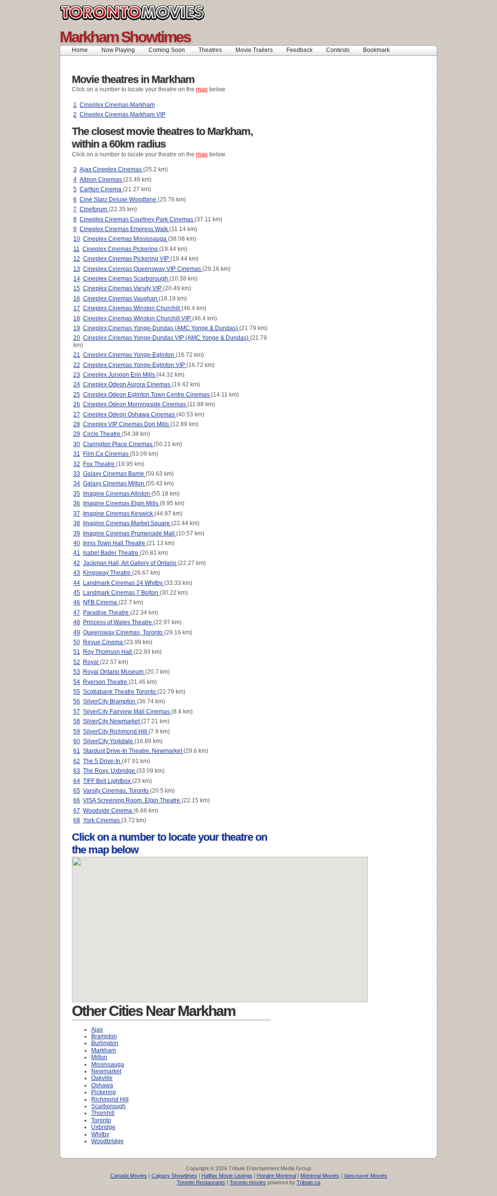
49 (76, 632)
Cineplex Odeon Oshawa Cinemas (129, 414)
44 (76, 583)
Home (80, 50)
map (202, 89)
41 (76, 552)
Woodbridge (107, 1141)
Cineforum (94, 209)
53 (76, 671)
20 (76, 337)
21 (76, 354)
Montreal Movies (319, 1176)
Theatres (210, 50)
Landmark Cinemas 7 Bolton (121, 592)
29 (76, 434)
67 (76, 810)
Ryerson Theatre (106, 682)
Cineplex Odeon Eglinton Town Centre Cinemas (147, 394)
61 (76, 751)
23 (76, 374)
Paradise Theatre (106, 612)
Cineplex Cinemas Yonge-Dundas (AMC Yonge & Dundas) (161, 328)
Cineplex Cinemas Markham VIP (123, 114)
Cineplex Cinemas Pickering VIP (126, 258)
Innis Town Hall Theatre (115, 543)
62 (76, 761)
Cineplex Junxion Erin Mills (119, 374)
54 (76, 682)
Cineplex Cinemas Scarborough (126, 278)
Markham (103, 1050)
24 (76, 384)
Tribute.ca (308, 1182)
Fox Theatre (99, 464)
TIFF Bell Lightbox (107, 781)
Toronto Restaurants (201, 1182)
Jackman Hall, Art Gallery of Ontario (130, 563)
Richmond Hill (110, 1099)
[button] (203, 951)
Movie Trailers (254, 50)
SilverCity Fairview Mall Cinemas (127, 711)
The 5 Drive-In (102, 761)
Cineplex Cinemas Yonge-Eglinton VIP (134, 365)
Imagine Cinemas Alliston (117, 493)
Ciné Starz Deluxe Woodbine (119, 199)
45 (76, 592)
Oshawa (102, 1085)
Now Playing (118, 50)
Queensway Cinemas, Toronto (123, 632)
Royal (91, 662)
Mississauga (107, 1064)
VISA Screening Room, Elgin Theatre (132, 800)
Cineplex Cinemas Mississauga (125, 238)
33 (76, 473)
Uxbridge (103, 1127)
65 (76, 790)
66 (76, 800)
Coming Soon (167, 50)
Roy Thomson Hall (108, 651)
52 (76, 662)
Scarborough (108, 1106)
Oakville (102, 1078)
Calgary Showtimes (174, 1176)
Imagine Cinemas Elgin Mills (121, 503)
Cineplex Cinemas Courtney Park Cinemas (137, 219)
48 (76, 622)
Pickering (103, 1092)
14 (76, 278)
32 (76, 464)
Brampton (104, 1036)
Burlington (104, 1043)
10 (76, 238)
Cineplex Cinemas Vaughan (121, 298)
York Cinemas (102, 820)
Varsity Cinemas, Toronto (116, 790)
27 (76, 414)
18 (76, 318)
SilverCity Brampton (110, 701)
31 (76, 453)
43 (76, 572)
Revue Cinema (103, 642)
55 (76, 691)
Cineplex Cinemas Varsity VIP (123, 288)
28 (76, 424)
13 (76, 269)
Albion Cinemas (101, 179)
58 (76, 721)
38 (76, 523)
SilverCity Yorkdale (108, 741)
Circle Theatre (102, 434)
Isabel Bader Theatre (111, 552)
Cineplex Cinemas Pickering (121, 249)
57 (76, 711)
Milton (99, 1057)
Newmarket (106, 1071)
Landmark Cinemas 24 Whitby (123, 583)
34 (76, 483)
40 (76, 543)
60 (76, 741)
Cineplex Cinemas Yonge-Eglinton (129, 354)
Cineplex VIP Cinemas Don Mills (126, 424)
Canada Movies (128, 1176)
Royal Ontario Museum (114, 671)
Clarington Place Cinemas (118, 444)
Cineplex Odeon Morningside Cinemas (135, 404)
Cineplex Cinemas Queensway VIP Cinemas (142, 269)
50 (76, 642)
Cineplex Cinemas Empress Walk (124, 229)
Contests (337, 50)
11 (76, 249)
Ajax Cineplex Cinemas (111, 169)
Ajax (97, 1029)
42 (76, 563)
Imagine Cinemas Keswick (118, 513)
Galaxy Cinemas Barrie (114, 473)
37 (76, 513)
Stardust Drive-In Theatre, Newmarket (133, 751)
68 (76, 820)
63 (76, 770)
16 (76, 298)
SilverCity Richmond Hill (116, 731)
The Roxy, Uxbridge (109, 770)
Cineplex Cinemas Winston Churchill (132, 308)
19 (76, 328)
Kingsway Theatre (107, 572)
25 (76, 394)
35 (76, 493)
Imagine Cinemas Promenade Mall (129, 533)
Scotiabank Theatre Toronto (120, 691)
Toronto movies (248, 1182)
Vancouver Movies (365, 1176)
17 (76, 308)
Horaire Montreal (276, 1176)
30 (76, 444)
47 (76, 612)
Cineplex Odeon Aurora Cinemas (127, 384)
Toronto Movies (154, 12)
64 (76, 781)
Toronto (101, 1120)
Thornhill (103, 1113)
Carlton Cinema (101, 189)
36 (76, 503)
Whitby (100, 1134)
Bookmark (379, 50)
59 (76, 731)
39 (76, 533)
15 (76, 288)
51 (76, 651)
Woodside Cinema (108, 810)
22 (76, 365)
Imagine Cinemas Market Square (127, 523)
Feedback (299, 50)
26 (76, 404)
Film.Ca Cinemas (106, 453)
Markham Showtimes (125, 37)
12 (76, 258)
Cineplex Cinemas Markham (117, 104)
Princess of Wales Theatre (118, 622)
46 (76, 602)
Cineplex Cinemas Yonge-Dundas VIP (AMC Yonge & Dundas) (166, 337)
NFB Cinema (100, 602)
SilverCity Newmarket (112, 721)
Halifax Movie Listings (226, 1176)
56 (76, 701)
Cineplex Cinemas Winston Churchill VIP (137, 318)
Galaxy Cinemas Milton (114, 483)
